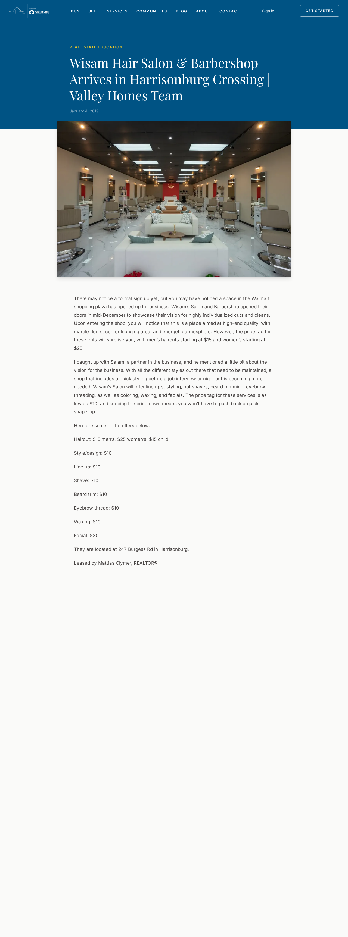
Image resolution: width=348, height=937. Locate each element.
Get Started (320, 10)
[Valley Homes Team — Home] (29, 11)
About (203, 11)
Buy (75, 11)
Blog (181, 11)
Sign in (268, 10)
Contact (229, 11)
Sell (93, 11)
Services (117, 11)
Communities (151, 11)
